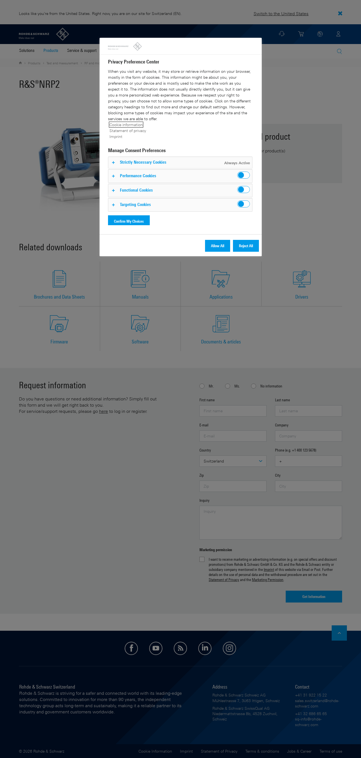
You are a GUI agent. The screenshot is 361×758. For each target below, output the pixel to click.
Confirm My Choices (129, 221)
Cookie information (126, 124)
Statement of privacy (127, 130)
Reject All (246, 245)
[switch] (243, 175)
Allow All (217, 245)
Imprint (115, 136)
